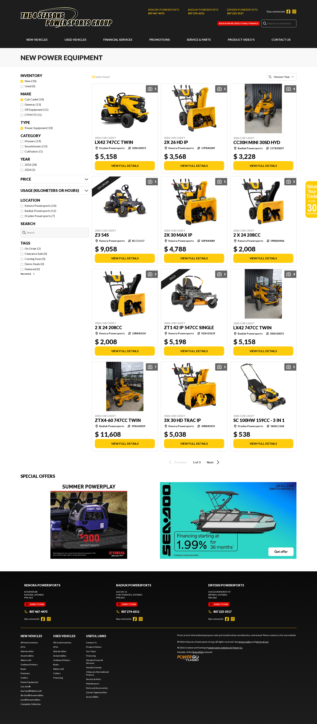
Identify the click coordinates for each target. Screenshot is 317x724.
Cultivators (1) (34, 151)
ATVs (23, 647)
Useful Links (96, 636)
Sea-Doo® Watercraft (31, 691)
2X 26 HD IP (176, 142)
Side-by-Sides (27, 651)
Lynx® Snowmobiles (30, 699)
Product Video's (241, 39)
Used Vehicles (75, 39)
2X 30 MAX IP (178, 235)
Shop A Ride (198, 652)
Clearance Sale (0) (36, 253)
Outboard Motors (29, 664)
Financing (58, 677)
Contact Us (281, 39)
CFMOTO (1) (33, 114)
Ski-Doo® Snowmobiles (32, 695)
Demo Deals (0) (34, 264)
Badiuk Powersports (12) (40, 210)
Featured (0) (32, 269)
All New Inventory (29, 642)
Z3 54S (102, 235)
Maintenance (92, 683)
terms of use (262, 641)
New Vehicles (37, 39)
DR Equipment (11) (36, 109)
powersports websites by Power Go (225, 647)
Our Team (91, 651)
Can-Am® (25, 686)
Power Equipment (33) (39, 128)
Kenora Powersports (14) (40, 205)
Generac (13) (33, 104)
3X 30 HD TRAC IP (182, 420)
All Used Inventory (62, 642)
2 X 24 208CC (246, 235)
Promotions (159, 39)
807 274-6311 (196, 13)
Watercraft (26, 660)
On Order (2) (33, 248)
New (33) (30, 81)
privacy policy (245, 641)
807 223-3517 (235, 13)
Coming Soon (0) (35, 258)
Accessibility (92, 696)
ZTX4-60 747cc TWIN (118, 420)
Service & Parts (199, 39)
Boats (23, 669)
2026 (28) (31, 164)
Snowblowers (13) (36, 146)
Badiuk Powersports (203, 9)
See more (26, 273)
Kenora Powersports (163, 9)
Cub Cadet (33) (34, 99)
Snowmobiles (27, 655)
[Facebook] (288, 11)
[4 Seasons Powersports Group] (66, 17)
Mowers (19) (33, 141)
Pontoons (25, 673)
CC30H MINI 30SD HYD (256, 142)
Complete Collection (31, 704)
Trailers (24, 677)
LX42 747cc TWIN (114, 142)
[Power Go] (210, 658)
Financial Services (117, 39)
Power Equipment (29, 682)
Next (210, 462)
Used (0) (30, 86)
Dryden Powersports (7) (40, 216)
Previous (181, 462)
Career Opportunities (96, 692)
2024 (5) (30, 169)
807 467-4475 (156, 13)
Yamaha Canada (93, 667)
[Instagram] (294, 11)
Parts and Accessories (97, 688)
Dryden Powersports (242, 9)
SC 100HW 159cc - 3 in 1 (259, 420)
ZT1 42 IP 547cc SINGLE (189, 327)
